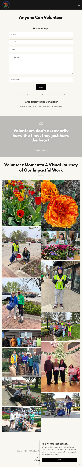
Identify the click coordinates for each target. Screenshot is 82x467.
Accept (59, 460)
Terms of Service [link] (58, 94)
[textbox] (41, 34)
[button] (79, 5)
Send (41, 87)
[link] (6, 5)
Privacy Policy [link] (48, 94)
